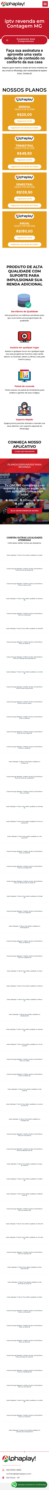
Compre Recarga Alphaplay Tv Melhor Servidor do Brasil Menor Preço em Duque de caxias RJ (25, 1356)
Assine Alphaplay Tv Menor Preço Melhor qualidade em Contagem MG (24, 1119)
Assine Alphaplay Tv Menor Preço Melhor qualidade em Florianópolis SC (24, 926)
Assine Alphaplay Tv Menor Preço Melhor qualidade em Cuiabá (24, 555)
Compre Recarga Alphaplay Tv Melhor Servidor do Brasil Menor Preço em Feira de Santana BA (25, 569)
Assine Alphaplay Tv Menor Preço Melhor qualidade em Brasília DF (24, 896)
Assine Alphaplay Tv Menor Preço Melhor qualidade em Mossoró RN (24, 599)
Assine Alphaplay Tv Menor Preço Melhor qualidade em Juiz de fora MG (24, 1045)
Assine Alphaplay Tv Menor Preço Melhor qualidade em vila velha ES (24, 1238)
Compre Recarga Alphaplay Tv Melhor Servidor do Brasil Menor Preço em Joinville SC (25, 747)
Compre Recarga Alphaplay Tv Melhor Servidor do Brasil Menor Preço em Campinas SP (25, 956)
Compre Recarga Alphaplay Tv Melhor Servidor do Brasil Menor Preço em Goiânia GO (25, 1074)
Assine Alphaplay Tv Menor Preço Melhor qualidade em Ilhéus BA (24, 1223)
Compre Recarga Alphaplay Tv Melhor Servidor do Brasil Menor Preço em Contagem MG (25, 867)
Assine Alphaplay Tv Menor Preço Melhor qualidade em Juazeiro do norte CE (24, 1104)
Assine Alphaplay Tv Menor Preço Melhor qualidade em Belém (24, 1297)
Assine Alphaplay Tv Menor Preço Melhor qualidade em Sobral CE (24, 971)
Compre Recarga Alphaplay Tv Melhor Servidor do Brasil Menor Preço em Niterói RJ (25, 941)
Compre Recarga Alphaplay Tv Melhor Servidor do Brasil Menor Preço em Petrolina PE (25, 1311)
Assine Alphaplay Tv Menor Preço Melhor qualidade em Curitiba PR (24, 1401)
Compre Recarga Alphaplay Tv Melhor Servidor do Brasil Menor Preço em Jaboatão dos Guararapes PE (25, 657)
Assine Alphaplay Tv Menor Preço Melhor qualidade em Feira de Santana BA (24, 822)
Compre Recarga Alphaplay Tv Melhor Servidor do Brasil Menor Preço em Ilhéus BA (25, 1341)
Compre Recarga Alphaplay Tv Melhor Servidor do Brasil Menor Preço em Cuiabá (25, 1059)
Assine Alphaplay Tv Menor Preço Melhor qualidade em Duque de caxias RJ (24, 1164)
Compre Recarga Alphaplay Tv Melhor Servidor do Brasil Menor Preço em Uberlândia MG (25, 1371)
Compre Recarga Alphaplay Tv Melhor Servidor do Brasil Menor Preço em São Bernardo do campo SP (25, 881)
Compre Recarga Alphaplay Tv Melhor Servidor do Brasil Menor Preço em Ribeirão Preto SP (25, 1149)
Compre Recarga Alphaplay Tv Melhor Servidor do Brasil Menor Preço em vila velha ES (25, 1134)
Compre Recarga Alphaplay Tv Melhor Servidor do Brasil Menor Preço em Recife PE (25, 1326)
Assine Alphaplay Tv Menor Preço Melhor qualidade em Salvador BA (24, 1030)
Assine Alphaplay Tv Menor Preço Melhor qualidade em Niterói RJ (24, 1000)
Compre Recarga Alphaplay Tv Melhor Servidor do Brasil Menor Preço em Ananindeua (25, 614)
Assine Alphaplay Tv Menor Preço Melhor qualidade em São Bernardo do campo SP (25, 1282)
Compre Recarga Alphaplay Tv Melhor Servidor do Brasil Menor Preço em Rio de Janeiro (25, 702)
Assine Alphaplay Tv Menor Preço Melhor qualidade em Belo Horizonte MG (24, 1267)
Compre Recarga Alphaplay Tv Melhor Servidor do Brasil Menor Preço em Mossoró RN (25, 1209)
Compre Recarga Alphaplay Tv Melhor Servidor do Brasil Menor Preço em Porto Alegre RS (25, 732)
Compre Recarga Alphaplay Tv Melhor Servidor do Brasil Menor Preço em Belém (25, 792)
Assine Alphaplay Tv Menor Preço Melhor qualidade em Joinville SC (24, 672)
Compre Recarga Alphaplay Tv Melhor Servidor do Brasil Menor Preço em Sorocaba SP (25, 1386)
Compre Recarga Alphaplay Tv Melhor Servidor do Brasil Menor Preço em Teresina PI (25, 1416)
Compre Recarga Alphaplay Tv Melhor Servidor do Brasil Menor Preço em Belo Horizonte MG (25, 687)
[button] (45, 4)
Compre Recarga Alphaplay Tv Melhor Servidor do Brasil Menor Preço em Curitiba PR (25, 911)
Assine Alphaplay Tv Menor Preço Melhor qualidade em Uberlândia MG (24, 1015)
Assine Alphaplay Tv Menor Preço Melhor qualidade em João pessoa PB (24, 837)
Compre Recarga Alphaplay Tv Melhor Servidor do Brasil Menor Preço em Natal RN (25, 852)
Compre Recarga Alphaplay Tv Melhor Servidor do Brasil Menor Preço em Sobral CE (25, 642)
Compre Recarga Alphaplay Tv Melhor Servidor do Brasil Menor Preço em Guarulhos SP (25, 1252)
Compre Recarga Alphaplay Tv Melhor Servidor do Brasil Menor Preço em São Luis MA (25, 584)
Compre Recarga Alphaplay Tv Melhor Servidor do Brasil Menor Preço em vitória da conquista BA (25, 777)
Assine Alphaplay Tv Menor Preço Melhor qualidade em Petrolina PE (24, 807)
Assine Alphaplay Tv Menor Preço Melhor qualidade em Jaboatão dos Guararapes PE (24, 1430)
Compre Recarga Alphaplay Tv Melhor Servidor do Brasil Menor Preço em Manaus (25, 717)
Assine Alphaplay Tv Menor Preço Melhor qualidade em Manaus (24, 986)
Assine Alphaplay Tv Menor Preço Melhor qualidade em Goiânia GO (24, 1179)
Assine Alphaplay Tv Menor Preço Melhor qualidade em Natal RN (24, 628)
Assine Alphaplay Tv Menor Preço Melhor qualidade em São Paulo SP (25, 1089)
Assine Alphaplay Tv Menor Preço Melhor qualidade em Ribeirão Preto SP (24, 1194)
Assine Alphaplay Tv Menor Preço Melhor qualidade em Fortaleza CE (24, 762)
